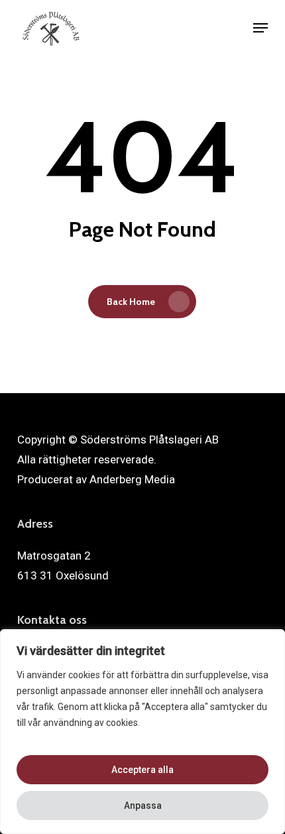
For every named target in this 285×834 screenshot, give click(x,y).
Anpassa (143, 805)
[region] (142, 731)
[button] (260, 27)
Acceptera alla (142, 769)
